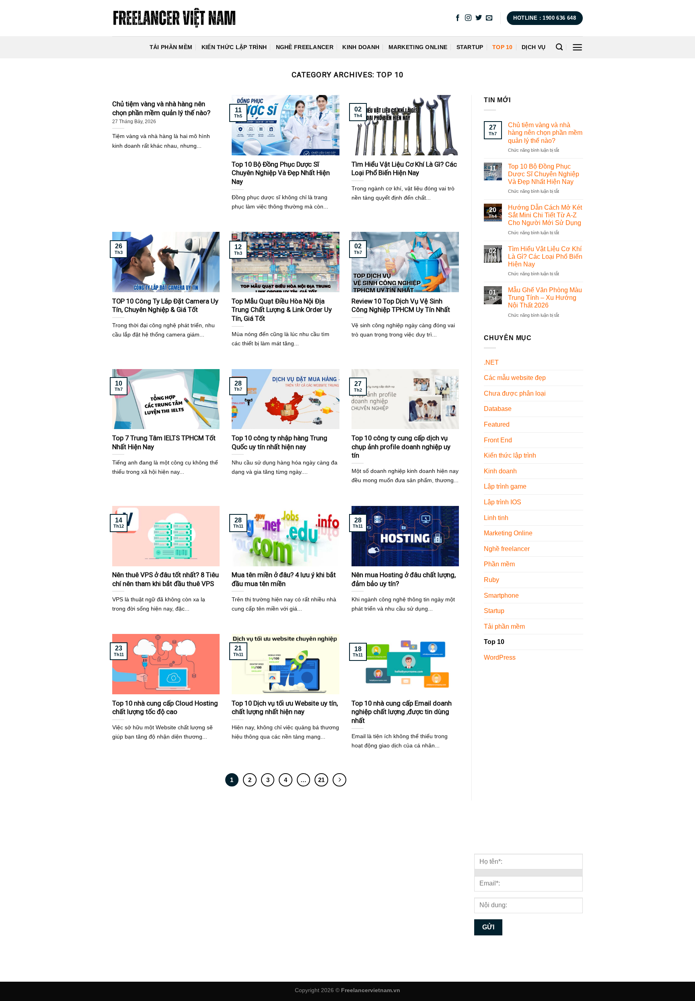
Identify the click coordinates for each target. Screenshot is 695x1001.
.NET (491, 362)
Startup (469, 47)
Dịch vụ (533, 47)
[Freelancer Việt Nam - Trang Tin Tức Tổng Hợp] (174, 18)
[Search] (559, 47)
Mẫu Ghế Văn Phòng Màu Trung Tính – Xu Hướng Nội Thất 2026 (545, 298)
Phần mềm (499, 564)
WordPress (500, 657)
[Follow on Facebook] (457, 18)
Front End (498, 440)
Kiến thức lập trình (234, 47)
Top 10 (502, 47)
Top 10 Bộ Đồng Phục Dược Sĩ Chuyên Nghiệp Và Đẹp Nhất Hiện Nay (543, 174)
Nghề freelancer (304, 47)
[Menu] (577, 47)
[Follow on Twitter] (478, 18)
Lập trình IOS (502, 502)
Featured (497, 424)
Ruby (491, 579)
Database (498, 409)
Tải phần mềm (171, 47)
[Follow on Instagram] (468, 18)
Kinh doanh (360, 47)
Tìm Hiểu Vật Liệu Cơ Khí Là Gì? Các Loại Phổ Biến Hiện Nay (545, 257)
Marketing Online (418, 47)
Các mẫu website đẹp (515, 378)
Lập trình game (505, 486)
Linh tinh (496, 517)
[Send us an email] (489, 18)
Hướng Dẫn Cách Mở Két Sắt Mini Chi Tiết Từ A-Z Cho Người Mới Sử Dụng (545, 215)
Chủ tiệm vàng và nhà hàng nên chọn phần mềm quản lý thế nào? (545, 133)
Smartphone (501, 595)
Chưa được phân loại (515, 393)
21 (321, 779)
